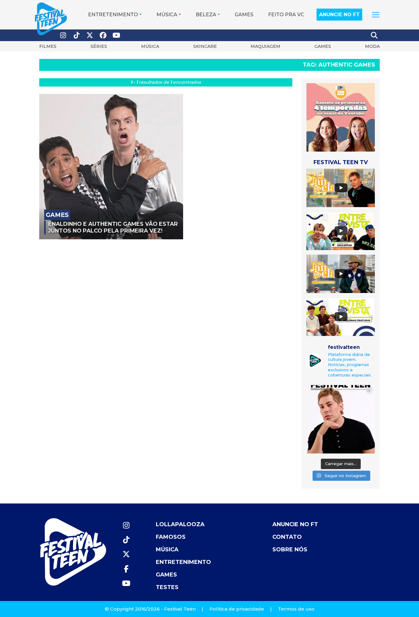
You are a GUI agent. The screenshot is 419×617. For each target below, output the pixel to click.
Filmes (47, 46)
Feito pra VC (286, 14)
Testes (167, 587)
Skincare (205, 46)
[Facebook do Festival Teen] (103, 35)
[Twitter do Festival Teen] (90, 35)
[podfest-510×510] (340, 117)
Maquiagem (265, 46)
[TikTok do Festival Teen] (76, 35)
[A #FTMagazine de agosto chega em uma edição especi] (340, 419)
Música (166, 14)
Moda (372, 46)
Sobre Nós (289, 549)
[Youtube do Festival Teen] (116, 35)
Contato (287, 537)
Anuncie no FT (339, 14)
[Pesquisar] (374, 35)
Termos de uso (296, 609)
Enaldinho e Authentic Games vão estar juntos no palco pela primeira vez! (113, 227)
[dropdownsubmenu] (375, 15)
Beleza (206, 14)
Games (244, 14)
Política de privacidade (237, 609)
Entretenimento (113, 14)
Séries (98, 46)
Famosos (171, 537)
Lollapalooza (180, 524)
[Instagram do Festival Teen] (63, 35)
